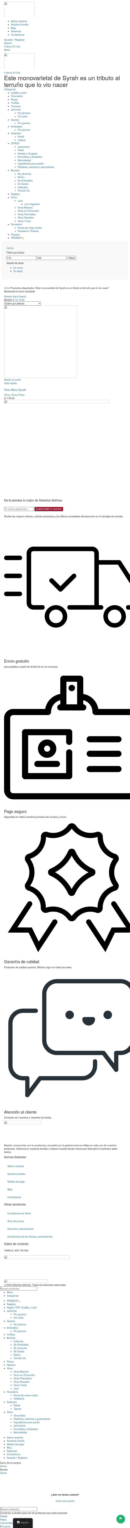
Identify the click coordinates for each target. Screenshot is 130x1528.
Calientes (19, 1341)
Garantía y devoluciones (20, 1228)
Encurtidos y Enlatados (26, 1429)
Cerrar (10, 248)
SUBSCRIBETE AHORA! (49, 509)
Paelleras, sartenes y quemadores (32, 1418)
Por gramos (20, 1314)
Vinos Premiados (23, 1378)
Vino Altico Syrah (15, 389)
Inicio (7, 288)
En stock (18, 271)
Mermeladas (20, 1432)
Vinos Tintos (18, 394)
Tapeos (17, 1408)
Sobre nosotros (15, 1166)
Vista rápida (10, 383)
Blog (9, 1189)
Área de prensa (15, 1221)
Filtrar (72, 258)
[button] (12, 379)
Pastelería (19, 1398)
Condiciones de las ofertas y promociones (29, 1236)
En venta (18, 267)
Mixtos (17, 1354)
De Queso (19, 1351)
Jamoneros (20, 1425)
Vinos (7, 394)
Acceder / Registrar (17, 1457)
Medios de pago (16, 1181)
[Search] (126, 1288)
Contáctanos (14, 1197)
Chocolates (20, 1415)
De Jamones (20, 1348)
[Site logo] (19, 9)
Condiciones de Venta (19, 1213)
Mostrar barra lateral (15, 296)
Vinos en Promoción (24, 1375)
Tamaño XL (20, 1358)
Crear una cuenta (65, 1501)
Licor (16, 1388)
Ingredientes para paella (27, 1422)
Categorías (10, 89)
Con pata (18, 1317)
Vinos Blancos (21, 1371)
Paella (17, 1405)
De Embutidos (21, 1344)
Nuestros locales (16, 1173)
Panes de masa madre (26, 1395)
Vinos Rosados (22, 1381)
